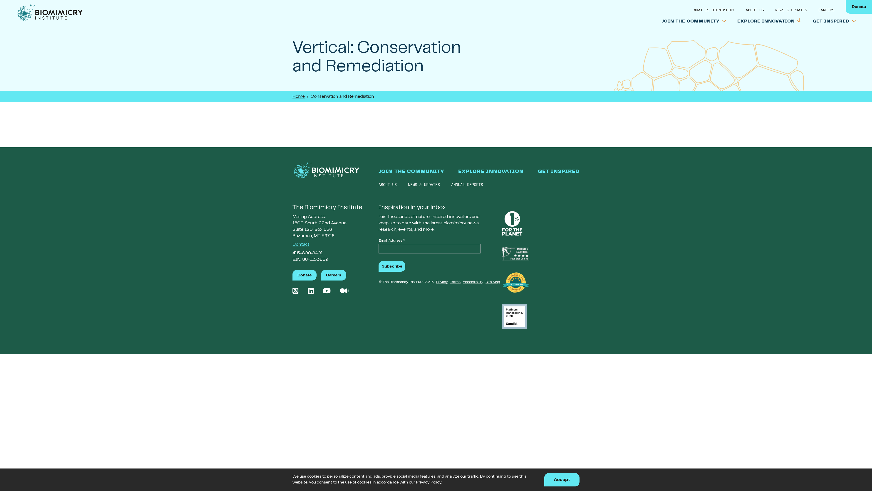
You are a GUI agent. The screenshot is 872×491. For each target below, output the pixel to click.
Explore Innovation (766, 21)
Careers (826, 10)
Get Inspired (832, 21)
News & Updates (791, 10)
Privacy (442, 282)
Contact (301, 245)
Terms (455, 282)
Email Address (392, 241)
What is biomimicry (714, 10)
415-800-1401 (307, 253)
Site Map (493, 282)
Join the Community (691, 21)
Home (298, 97)
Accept (562, 480)
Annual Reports (467, 184)
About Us (755, 10)
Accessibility (473, 282)
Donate (859, 7)
